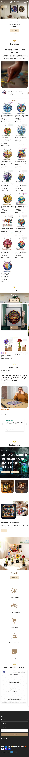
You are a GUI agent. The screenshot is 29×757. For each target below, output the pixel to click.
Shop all (14, 471)
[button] (3, 424)
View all (14, 100)
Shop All (14, 577)
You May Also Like (14, 337)
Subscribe (14, 734)
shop (4, 530)
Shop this (5, 471)
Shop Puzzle (14, 30)
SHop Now (14, 300)
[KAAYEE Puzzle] (14, 2)
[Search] (4, 1)
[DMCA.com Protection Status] (13, 752)
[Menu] (1, 1)
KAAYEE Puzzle (7, 752)
